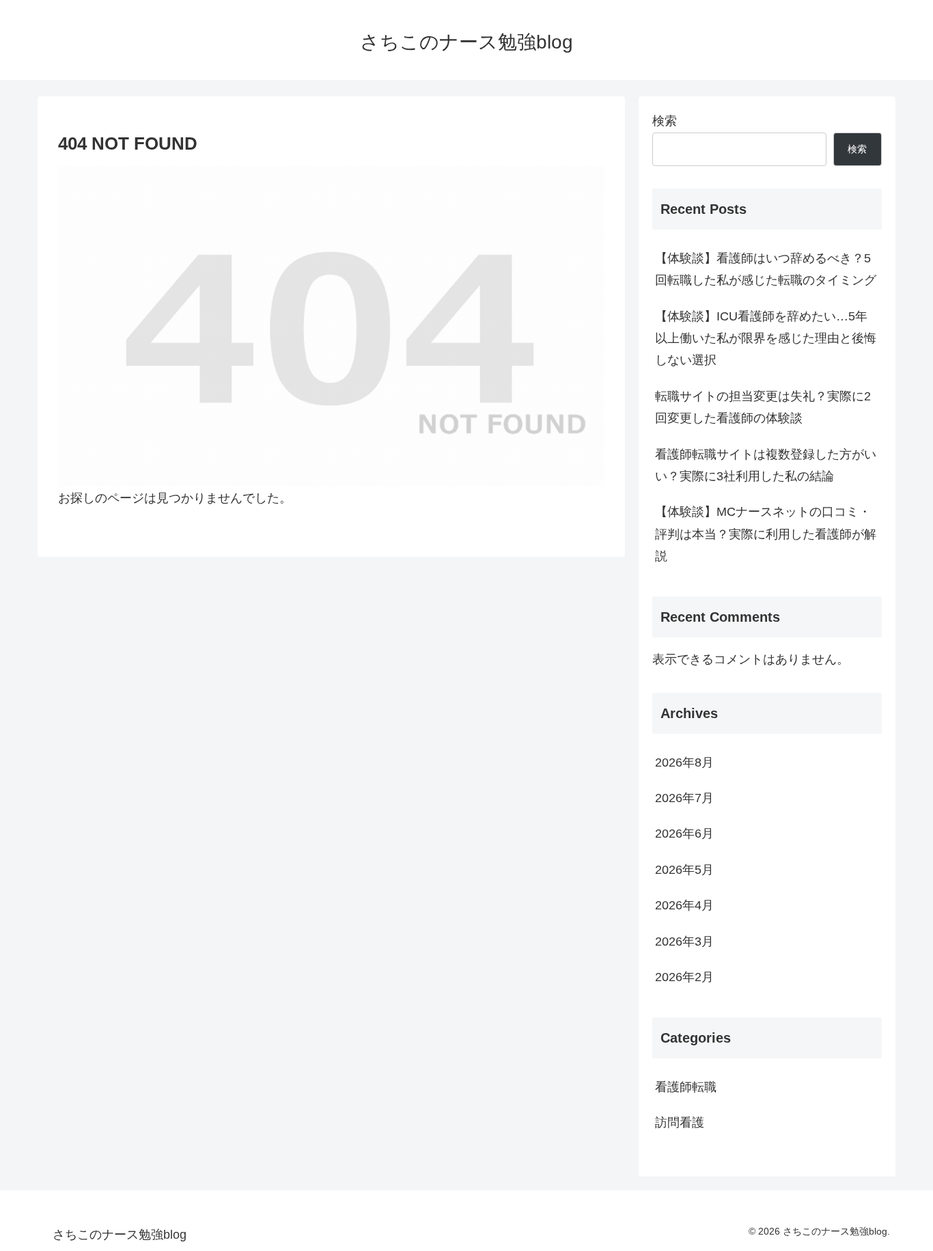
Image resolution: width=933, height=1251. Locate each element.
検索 (664, 121)
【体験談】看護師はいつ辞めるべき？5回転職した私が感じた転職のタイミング (765, 269)
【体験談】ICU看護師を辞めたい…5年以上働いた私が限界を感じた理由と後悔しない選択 (765, 339)
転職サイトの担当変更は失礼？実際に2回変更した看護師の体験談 (763, 407)
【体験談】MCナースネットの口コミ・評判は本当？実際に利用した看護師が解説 (765, 534)
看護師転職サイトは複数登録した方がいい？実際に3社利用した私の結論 (765, 465)
